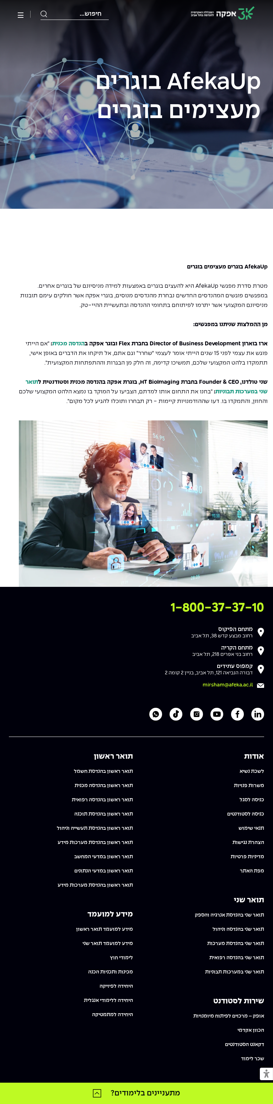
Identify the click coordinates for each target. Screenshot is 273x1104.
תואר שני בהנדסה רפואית (236, 957)
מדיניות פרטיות (247, 856)
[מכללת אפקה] (222, 14)
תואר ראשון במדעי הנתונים (103, 871)
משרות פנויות (249, 785)
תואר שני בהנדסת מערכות (235, 943)
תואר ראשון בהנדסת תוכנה (103, 814)
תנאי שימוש (251, 828)
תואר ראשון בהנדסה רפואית (102, 799)
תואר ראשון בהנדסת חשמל (103, 771)
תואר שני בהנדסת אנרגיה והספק (229, 915)
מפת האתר (252, 871)
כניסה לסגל (252, 799)
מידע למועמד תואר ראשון (104, 929)
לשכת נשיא (252, 771)
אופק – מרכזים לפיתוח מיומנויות (228, 1016)
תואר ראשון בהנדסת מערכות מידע (95, 842)
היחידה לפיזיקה (116, 986)
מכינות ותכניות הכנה (110, 972)
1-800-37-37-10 (217, 608)
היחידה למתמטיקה (112, 1014)
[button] (266, 1074)
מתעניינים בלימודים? (145, 1093)
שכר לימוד (252, 1058)
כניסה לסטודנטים (245, 814)
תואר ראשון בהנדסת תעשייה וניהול (95, 828)
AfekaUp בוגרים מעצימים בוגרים (178, 97)
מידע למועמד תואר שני (107, 943)
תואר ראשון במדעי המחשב (103, 856)
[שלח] (44, 14)
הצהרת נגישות (248, 842)
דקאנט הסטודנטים (244, 1044)
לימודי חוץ (121, 957)
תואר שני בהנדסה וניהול (238, 929)
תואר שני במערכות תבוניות (234, 972)
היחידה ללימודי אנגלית (108, 1000)
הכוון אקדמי (250, 1030)
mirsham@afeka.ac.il (228, 685)
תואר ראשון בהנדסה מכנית (104, 785)
